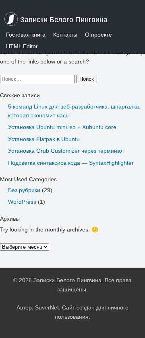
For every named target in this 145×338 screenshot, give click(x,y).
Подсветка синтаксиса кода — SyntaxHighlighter (71, 163)
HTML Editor (22, 46)
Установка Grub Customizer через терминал (66, 150)
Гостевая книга (26, 34)
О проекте (98, 34)
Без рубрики (24, 190)
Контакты (65, 34)
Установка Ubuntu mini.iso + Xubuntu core (62, 127)
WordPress (22, 202)
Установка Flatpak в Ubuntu (44, 139)
